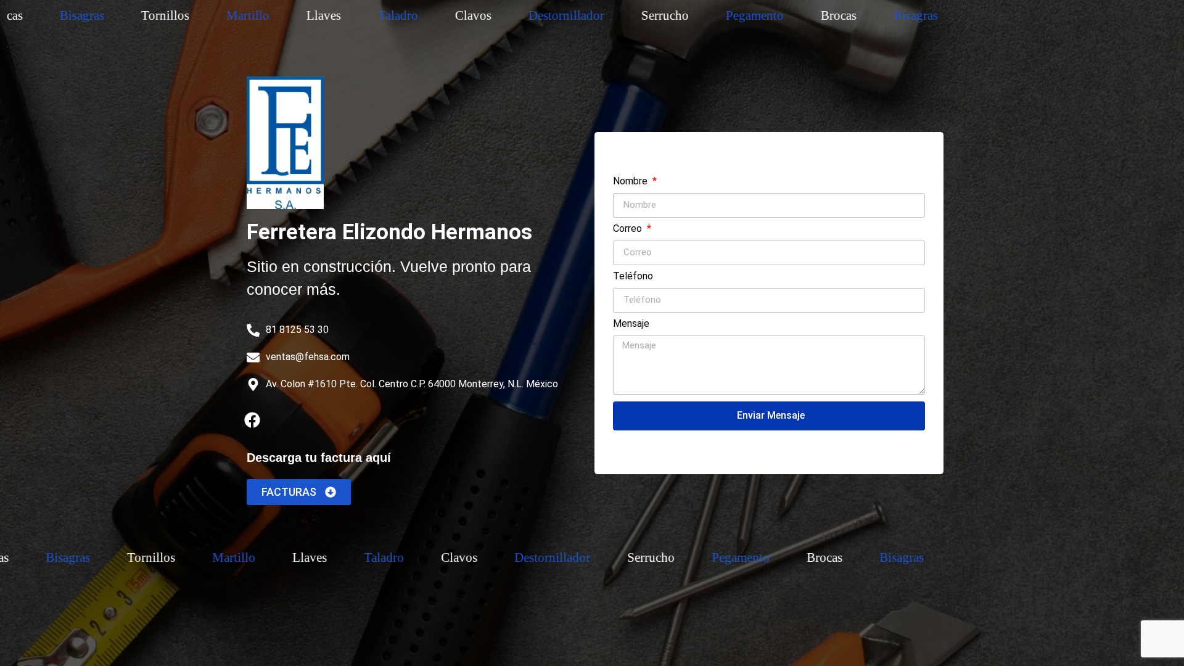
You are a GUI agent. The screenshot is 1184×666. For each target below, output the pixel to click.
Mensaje (631, 324)
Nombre (631, 181)
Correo (628, 229)
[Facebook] (252, 420)
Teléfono (633, 276)
